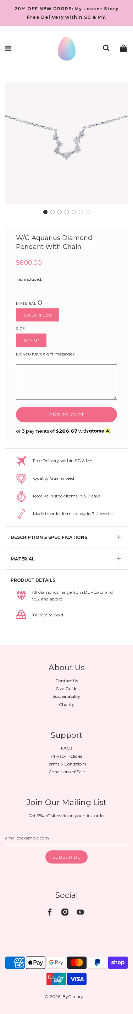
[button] (45, 212)
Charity (66, 704)
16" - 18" (31, 340)
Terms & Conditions (66, 764)
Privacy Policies (66, 756)
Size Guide (66, 688)
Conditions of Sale (67, 771)
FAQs (66, 748)
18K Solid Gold (37, 315)
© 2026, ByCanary (64, 996)
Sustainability (66, 696)
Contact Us (66, 680)
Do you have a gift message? (45, 354)
